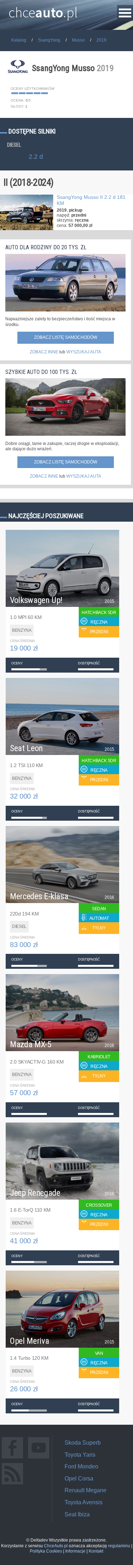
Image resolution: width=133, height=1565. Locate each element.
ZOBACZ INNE (44, 351)
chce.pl (43, 10)
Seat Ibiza (77, 1514)
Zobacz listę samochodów (65, 337)
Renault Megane (85, 1490)
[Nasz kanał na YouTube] (38, 1458)
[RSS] (12, 1484)
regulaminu (119, 1545)
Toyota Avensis (83, 1502)
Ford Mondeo (81, 1466)
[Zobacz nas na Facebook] (12, 1458)
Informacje (75, 1551)
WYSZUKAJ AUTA (83, 351)
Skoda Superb (83, 1443)
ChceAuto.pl (56, 1545)
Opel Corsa (79, 1479)
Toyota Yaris (80, 1455)
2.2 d (36, 156)
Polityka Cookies (46, 1551)
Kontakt (96, 1551)
